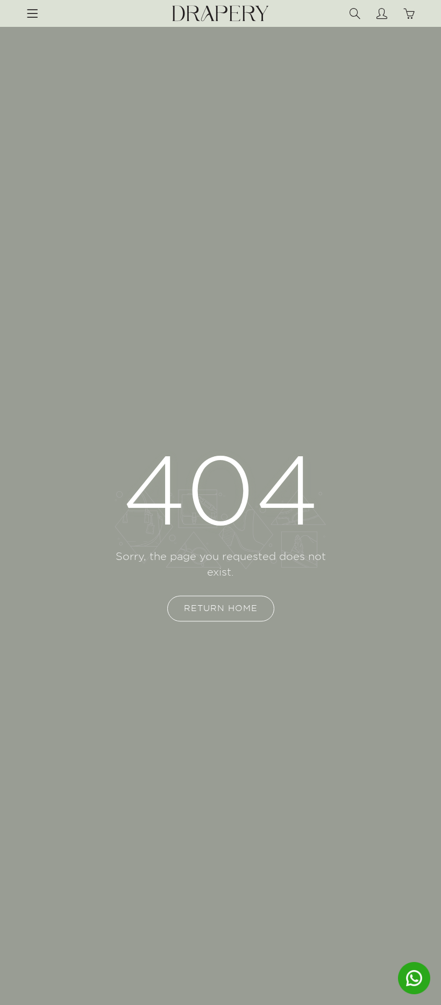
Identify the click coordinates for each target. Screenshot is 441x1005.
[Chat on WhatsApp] (414, 978)
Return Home (221, 608)
